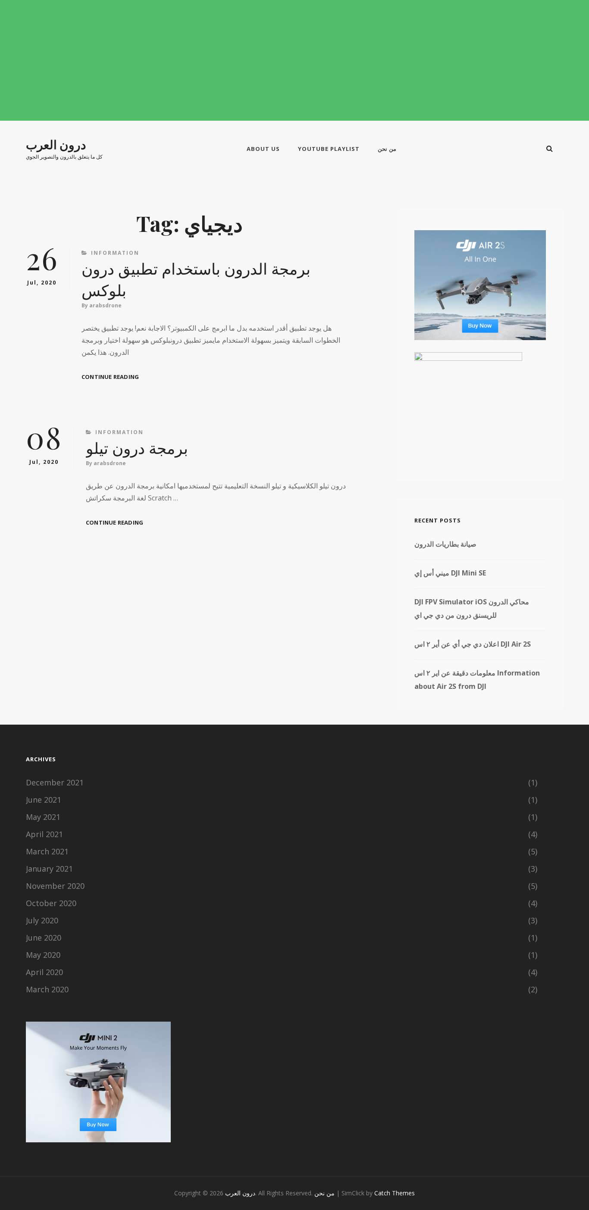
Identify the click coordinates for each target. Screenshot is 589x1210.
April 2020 (44, 972)
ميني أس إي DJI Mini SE (450, 573)
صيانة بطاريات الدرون (445, 544)
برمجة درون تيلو (137, 447)
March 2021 (47, 851)
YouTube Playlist (329, 149)
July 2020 (42, 920)
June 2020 (43, 937)
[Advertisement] (294, 60)
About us (263, 149)
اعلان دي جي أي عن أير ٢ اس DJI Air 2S (472, 644)
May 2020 (43, 955)
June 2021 (43, 799)
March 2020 (47, 989)
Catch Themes (394, 1193)
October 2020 (51, 903)
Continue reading (110, 376)
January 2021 (49, 868)
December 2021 (55, 782)
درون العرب (56, 144)
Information (115, 252)
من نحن (387, 149)
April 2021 (44, 834)
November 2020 (55, 886)
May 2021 (43, 817)
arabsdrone (105, 305)
